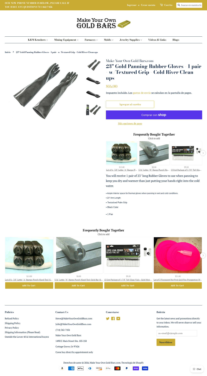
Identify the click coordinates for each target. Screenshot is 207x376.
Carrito (168, 5)
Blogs (176, 40)
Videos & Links (157, 40)
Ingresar (131, 5)
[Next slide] (203, 153)
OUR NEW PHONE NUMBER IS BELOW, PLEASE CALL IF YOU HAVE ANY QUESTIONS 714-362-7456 (37, 5)
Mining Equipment (65, 40)
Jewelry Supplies (130, 40)
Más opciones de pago (130, 123)
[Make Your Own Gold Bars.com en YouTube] (118, 319)
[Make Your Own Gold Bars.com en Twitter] (107, 319)
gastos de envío (142, 93)
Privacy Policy (12, 327)
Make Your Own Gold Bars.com (105, 362)
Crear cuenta (148, 5)
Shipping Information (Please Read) (22, 332)
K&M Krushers (37, 40)
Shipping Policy (12, 323)
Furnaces (90, 40)
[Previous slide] (105, 153)
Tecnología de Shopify (132, 362)
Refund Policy (12, 318)
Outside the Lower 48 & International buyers (27, 336)
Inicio (8, 52)
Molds (108, 40)
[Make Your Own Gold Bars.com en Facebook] (113, 319)
